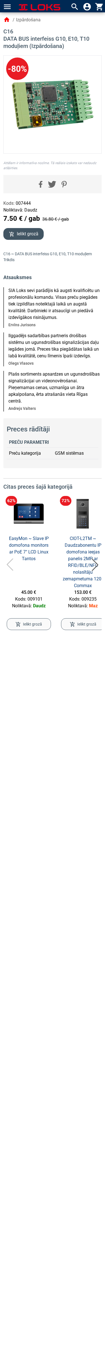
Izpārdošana (28, 19)
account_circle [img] (87, 6)
